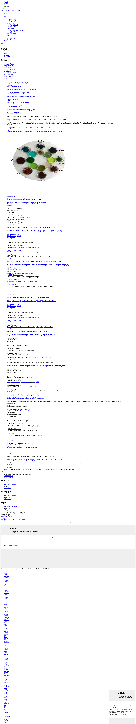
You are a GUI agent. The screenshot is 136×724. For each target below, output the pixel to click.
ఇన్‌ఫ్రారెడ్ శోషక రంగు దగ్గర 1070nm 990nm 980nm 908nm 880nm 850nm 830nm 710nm (34, 131)
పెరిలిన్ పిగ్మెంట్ (10, 23)
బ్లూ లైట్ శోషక (10, 28)
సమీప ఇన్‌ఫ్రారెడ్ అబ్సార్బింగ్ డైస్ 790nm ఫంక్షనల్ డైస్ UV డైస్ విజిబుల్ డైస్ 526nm (31, 301)
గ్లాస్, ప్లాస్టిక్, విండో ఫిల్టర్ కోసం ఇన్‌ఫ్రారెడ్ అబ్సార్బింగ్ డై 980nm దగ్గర (26, 202)
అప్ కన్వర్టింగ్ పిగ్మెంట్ (12, 32)
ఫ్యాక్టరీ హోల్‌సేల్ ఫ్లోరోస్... (14, 99)
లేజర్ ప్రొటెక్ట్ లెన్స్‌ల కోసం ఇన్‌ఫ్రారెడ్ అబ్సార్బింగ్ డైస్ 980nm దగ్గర (25, 398)
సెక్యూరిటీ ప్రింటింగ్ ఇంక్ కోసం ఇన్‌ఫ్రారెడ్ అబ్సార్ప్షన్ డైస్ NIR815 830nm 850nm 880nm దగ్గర (34, 460)
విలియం (3, 518)
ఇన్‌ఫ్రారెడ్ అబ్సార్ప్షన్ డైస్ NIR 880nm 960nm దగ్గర (22, 447)
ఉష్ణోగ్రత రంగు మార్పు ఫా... (14, 86)
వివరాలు (13, 124)
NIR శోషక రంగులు (11, 26)
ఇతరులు (9, 35)
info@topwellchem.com (7, 9)
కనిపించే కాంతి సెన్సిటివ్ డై (16, 30)
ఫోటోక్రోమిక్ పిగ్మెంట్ (11, 33)
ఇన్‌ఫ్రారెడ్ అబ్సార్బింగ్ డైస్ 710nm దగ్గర (18, 409)
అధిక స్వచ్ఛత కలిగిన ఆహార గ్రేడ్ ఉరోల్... (18, 93)
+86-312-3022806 (8, 476)
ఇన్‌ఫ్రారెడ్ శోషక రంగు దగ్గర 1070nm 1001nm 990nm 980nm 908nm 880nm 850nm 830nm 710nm (37, 120)
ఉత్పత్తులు (6, 18)
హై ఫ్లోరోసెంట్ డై (14, 25)
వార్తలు (5, 40)
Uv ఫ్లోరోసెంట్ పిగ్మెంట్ (12, 19)
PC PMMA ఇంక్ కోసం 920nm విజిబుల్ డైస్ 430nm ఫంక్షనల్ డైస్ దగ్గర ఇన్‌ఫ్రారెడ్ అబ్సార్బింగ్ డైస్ (35, 231)
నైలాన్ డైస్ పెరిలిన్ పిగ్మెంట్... (15, 106)
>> (8, 467)
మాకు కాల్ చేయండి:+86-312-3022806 (10, 10)
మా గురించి (6, 37)
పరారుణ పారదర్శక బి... (13, 113)
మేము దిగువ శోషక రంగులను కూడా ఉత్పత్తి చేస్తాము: (20, 273)
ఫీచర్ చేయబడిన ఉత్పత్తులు (11, 484)
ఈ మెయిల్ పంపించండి (6, 516)
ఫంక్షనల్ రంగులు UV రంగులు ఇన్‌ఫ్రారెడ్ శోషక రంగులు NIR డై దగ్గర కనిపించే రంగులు (31, 334)
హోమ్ (5, 16)
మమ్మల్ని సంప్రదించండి (9, 38)
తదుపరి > (5, 467)
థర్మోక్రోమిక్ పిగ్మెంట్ (11, 21)
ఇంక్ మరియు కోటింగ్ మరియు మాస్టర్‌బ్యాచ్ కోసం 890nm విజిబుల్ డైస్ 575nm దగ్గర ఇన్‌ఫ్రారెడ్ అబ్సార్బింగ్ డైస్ (39, 265)
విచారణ (9, 124)
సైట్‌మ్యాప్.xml (7, 488)
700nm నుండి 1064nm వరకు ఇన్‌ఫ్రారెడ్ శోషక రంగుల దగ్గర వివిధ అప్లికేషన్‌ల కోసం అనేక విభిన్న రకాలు (36, 365)
